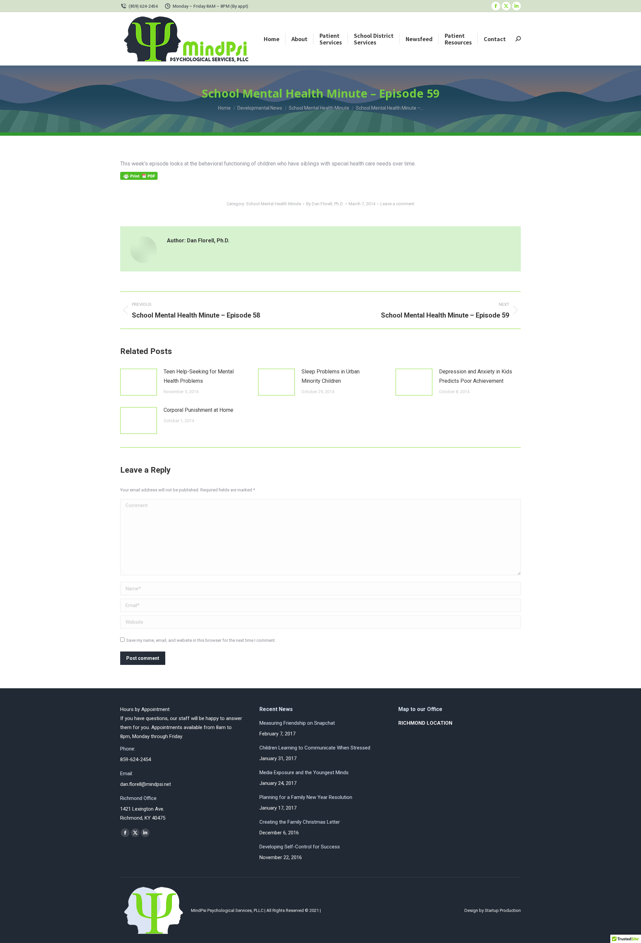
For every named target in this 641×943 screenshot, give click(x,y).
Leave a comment (397, 203)
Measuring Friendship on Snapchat (297, 723)
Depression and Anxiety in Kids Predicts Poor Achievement (475, 376)
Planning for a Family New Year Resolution (305, 797)
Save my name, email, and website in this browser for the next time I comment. (201, 640)
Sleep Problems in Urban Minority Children (330, 376)
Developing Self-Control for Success (299, 847)
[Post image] (138, 382)
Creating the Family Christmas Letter (299, 822)
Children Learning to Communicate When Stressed (314, 748)
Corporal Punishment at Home (198, 410)
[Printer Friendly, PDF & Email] (139, 178)
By (325, 203)
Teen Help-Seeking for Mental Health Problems (199, 376)
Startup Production (503, 910)
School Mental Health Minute (273, 203)
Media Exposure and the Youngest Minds (304, 773)
